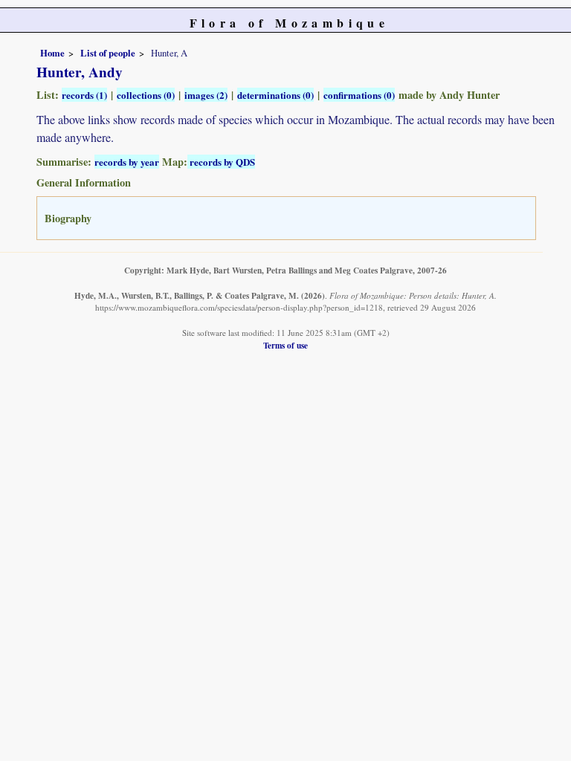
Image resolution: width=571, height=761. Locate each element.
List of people (107, 52)
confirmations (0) (359, 95)
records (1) (84, 95)
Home (52, 52)
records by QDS (221, 162)
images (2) (206, 95)
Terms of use (285, 345)
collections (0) (146, 95)
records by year (126, 162)
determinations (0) (275, 95)
